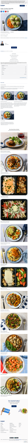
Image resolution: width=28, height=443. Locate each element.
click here (26, 37)
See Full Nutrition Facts (23, 77)
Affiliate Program (12, 425)
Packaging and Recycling (13, 429)
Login (1, 425)
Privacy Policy (7, 3)
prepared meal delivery (18, 439)
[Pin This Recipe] (5, 11)
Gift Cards (2, 427)
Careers (20, 425)
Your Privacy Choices (3, 432)
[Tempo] (3, 5)
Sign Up (2, 426)
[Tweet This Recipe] (3, 11)
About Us (20, 424)
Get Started (22, 5)
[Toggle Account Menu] (26, 5)
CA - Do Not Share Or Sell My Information (4, 430)
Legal (19, 426)
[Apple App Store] (12, 437)
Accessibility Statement (13, 432)
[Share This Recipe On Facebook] (1, 11)
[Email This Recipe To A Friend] (8, 11)
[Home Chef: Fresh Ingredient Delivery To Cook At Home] (3, 421)
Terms (3, 3)
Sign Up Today (14, 47)
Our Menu (2, 424)
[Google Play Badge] (16, 437)
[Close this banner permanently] (27, 2)
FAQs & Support (12, 424)
